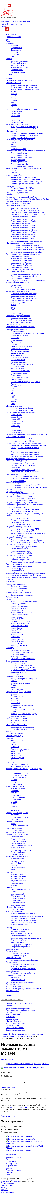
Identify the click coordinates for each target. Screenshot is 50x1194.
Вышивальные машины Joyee (23, 226)
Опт (7, 39)
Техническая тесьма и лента (17, 857)
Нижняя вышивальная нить (22, 300)
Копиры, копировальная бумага (24, 678)
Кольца (14, 793)
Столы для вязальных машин (23, 138)
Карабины (15, 791)
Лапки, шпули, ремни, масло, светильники (23, 443)
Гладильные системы (14, 514)
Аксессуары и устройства (21, 278)
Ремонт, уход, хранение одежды (24, 714)
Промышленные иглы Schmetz (23, 439)
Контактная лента (18, 861)
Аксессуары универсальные (22, 166)
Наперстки (15, 703)
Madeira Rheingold (18, 313)
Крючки (14, 780)
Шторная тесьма (17, 909)
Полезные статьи (18, 72)
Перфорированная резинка (22, 944)
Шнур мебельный (18, 896)
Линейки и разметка (14, 676)
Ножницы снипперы (19, 656)
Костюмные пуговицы (20, 766)
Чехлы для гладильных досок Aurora (26, 520)
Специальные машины (20, 371)
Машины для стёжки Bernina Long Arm (27, 182)
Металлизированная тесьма (22, 846)
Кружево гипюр (17, 885)
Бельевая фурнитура (14, 911)
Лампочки (15, 142)
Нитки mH (15, 637)
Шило (13, 711)
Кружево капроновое (19, 881)
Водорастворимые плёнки (21, 320)
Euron (13, 307)
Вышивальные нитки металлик (24, 298)
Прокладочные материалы (17, 813)
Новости (14, 52)
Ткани (8, 731)
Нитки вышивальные (19, 615)
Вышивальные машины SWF (23, 234)
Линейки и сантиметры (20, 683)
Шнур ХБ (15, 892)
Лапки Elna (15, 113)
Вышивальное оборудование (18, 204)
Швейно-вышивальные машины (19, 243)
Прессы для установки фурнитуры (25, 476)
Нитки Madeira (17, 632)
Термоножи (15, 467)
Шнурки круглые (18, 905)
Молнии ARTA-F (18, 751)
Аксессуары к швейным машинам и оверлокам (25, 151)
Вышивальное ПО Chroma (22, 261)
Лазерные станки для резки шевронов (26, 241)
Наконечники (16, 795)
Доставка (15, 1114)
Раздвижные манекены (15, 584)
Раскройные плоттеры (15, 984)
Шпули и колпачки (18, 149)
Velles (13, 404)
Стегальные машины (19, 377)
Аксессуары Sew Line (20, 164)
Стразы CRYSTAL (13, 958)
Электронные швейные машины (24, 87)
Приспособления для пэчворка (23, 670)
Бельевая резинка (18, 931)
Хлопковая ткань (18, 733)
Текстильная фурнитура (16, 832)
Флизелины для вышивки (21, 322)
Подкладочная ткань (14, 821)
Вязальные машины (14, 564)
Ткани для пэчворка (19, 672)
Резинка (9, 927)
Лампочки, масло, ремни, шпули (19, 140)
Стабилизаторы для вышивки (18, 316)
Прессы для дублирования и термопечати (28, 478)
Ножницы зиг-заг (18, 654)
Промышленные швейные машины (20, 327)
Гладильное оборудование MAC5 (19, 527)
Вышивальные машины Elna (22, 223)
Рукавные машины (18, 368)
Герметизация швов (19, 373)
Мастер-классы (17, 70)
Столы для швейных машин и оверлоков (27, 133)
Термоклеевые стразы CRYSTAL (24, 960)
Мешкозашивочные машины (22, 346)
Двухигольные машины (20, 335)
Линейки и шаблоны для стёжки (24, 667)
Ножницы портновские (20, 650)
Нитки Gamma (17, 634)
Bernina (14, 94)
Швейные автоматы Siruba (22, 408)
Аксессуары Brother (19, 155)
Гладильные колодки (14, 492)
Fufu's (13, 309)
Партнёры (15, 54)
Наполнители (16, 674)
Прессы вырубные (18, 481)
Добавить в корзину (9, 1087)
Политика (5, 1181)
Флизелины (15, 815)
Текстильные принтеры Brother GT (25, 485)
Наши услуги (11, 1163)
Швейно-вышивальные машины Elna (26, 252)
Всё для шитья (12, 597)
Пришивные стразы (19, 955)
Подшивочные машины (20, 357)
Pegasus (14, 399)
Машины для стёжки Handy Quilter (25, 184)
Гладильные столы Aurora (21, 525)
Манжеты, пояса (17, 942)
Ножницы (10, 648)
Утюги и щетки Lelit (19, 549)
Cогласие (15, 1181)
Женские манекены (19, 586)
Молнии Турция (17, 758)
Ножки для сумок (18, 797)
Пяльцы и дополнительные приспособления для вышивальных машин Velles (26, 281)
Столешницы (16, 432)
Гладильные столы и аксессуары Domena (28, 542)
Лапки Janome (16, 118)
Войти (3, 24)
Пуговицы (10, 762)
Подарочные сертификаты (17, 193)
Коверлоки (18, 199)
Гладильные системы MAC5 (22, 531)
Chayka (14, 100)
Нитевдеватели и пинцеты (22, 705)
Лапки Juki (15, 116)
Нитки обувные (17, 610)
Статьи (9, 1168)
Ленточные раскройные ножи (23, 470)
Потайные (15, 747)
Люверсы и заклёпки (19, 782)
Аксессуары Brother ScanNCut (23, 190)
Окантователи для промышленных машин (28, 445)
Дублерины (15, 819)
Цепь (13, 808)
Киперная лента (17, 859)
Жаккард (14, 824)
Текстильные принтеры (15, 483)
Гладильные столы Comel (21, 500)
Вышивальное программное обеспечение (23, 254)
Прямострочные (17, 331)
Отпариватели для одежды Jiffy (24, 511)
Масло (13, 144)
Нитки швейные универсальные (24, 601)
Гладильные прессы (14, 503)
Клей (13, 722)
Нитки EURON (17, 619)
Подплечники (16, 830)
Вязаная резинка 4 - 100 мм (22, 933)
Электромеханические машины (24, 85)
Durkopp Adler (16, 386)
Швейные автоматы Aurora (22, 410)
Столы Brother (16, 417)
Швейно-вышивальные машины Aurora (27, 245)
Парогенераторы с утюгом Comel (24, 498)
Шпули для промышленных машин (25, 450)
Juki (12, 107)
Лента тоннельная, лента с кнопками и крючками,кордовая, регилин (27, 917)
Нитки (8, 599)
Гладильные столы (30, 503)
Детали (14, 173)
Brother (14, 98)
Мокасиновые (16, 379)
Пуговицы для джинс (20, 764)
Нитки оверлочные (19, 608)
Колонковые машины (19, 355)
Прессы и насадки (18, 777)
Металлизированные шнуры (22, 890)
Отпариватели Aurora (20, 522)
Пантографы (16, 285)
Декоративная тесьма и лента (18, 835)
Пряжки (14, 802)
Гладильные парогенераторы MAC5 (26, 529)
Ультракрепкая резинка (20, 947)
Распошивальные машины (17, 197)
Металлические (17, 740)
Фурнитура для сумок (15, 786)
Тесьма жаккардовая (19, 841)
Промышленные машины (16, 329)
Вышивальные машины (15, 206)
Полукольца (16, 799)
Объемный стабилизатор (21, 318)
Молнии (9, 738)
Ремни (13, 146)
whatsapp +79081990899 (19, 1107)
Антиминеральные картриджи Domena (27, 540)
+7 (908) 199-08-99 (8, 17)
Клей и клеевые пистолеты (17, 718)
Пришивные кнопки (19, 773)
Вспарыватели (17, 696)
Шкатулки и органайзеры (16, 725)
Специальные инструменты (22, 709)
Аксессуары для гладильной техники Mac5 (28, 533)
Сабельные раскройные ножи (23, 465)
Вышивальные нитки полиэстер (24, 294)
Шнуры (9, 887)
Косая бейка (16, 863)
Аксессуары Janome (19, 162)
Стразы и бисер (12, 949)
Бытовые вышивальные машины (24, 208)
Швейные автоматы (14, 406)
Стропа (14, 806)
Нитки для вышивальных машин (19, 291)
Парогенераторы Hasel (20, 560)
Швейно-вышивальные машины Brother (27, 250)
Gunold (14, 311)
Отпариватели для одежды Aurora (25, 509)
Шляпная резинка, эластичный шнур (26, 938)
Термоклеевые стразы (20, 953)
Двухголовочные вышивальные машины (28, 212)
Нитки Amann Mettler (19, 626)
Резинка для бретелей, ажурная (23, 914)
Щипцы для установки (20, 784)
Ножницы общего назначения (23, 659)
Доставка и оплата (13, 37)
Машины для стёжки (14, 175)
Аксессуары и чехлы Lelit (21, 553)
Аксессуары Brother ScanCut (22, 157)
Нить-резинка (16, 617)
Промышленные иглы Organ (22, 441)
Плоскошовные (17, 340)
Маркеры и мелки (18, 687)
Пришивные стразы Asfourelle (23, 969)
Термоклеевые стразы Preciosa (23, 973)
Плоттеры (10, 186)
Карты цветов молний (20, 749)
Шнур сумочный (18, 898)
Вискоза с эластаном (19, 826)
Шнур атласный (17, 901)
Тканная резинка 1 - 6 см (21, 936)
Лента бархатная (17, 837)
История (14, 45)
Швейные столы (12, 131)
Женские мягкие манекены (22, 595)
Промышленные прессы (16, 474)
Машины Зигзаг (17, 353)
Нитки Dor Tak (17, 630)
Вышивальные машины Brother (24, 221)
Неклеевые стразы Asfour (21, 966)
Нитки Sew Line (17, 641)
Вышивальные (17, 375)
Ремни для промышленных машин (25, 452)
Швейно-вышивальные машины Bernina (27, 247)
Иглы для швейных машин (17, 124)
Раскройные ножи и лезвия (22, 665)
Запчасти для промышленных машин (21, 459)
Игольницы (15, 700)
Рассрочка (24, 1114)
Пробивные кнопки (19, 775)
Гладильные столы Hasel (21, 558)
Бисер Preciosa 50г (18, 977)
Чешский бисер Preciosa (15, 975)
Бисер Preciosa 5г (18, 980)
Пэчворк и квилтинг (19, 661)
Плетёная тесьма (17, 854)
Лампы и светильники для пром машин (27, 456)
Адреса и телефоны (23, 22)
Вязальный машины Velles (17, 573)
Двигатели (15, 171)
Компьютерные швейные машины (25, 89)
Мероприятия (16, 48)
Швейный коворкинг (19, 61)
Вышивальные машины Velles (23, 237)
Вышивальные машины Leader (23, 228)
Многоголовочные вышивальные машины (28, 215)
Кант (13, 870)
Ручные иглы (16, 707)
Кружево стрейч (17, 874)
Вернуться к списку (9, 1059)
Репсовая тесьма (17, 848)
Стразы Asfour (12, 962)
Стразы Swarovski (13, 951)
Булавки (14, 694)
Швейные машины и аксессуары (19, 80)
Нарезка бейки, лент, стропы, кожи (25, 382)
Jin (12, 393)
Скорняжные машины (20, 349)
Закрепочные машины (20, 351)
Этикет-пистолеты (18, 716)
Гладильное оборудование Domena (20, 538)
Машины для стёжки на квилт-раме (25, 179)
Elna (12, 102)
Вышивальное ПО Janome (21, 263)
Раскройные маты (18, 663)
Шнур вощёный (17, 894)
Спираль (14, 742)
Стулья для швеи (18, 430)
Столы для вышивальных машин (24, 135)
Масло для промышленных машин (25, 454)
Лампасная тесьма (18, 843)
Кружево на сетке (18, 879)
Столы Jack (15, 426)
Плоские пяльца (17, 287)
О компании (11, 1161)
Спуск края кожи (18, 360)
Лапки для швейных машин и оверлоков (22, 109)
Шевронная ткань (13, 324)
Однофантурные (17, 569)
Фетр (8, 661)
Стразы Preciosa (12, 971)
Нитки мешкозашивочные (21, 612)
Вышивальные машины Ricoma (24, 230)
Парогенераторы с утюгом (17, 505)
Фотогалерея (16, 50)
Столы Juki (15, 419)
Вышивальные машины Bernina (24, 219)
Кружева (9, 872)
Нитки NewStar (17, 639)
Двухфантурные (17, 571)
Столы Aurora (16, 415)
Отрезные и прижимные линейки (25, 472)
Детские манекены (18, 590)
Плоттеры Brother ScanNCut (22, 188)
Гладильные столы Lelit (20, 551)
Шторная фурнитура (14, 907)
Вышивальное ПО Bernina (21, 256)
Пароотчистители (35, 505)
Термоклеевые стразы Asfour (22, 964)
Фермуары (15, 810)
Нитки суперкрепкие (19, 606)
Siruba (13, 401)
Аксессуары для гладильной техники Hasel (28, 562)
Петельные (15, 344)
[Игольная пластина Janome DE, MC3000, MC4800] (27, 1064)
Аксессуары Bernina (19, 153)
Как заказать (11, 34)
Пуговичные (16, 342)
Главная (4, 1034)
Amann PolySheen (18, 302)
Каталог (4, 26)
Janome (14, 105)
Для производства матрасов (22, 364)
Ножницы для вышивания (22, 652)
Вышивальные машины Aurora (23, 217)
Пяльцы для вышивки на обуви (24, 276)
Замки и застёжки (18, 788)
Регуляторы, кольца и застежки (23, 920)
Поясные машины (18, 362)
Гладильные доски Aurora (21, 518)
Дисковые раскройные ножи (22, 463)
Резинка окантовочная (20, 925)
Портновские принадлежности (18, 692)
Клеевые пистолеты (19, 720)
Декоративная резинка (20, 929)
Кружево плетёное (18, 876)
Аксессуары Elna (18, 160)
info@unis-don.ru (8, 22)
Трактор (14, 744)
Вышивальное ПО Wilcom (21, 265)
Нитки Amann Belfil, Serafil (22, 623)
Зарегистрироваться (15, 24)
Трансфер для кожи (19, 868)
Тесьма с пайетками (19, 852)
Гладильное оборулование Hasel (19, 555)
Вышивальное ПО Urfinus (21, 267)
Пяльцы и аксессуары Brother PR (19, 269)
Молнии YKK (16, 755)
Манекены (10, 582)
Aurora (13, 91)
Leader (29, 201)
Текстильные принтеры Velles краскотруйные (29, 487)
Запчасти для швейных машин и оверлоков (24, 168)
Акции (9, 41)
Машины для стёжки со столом (24, 177)
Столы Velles (16, 428)
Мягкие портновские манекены (19, 593)
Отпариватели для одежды (17, 507)
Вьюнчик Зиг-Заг (18, 839)
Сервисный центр (18, 63)
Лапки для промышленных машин (25, 448)
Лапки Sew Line (17, 120)
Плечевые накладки (14, 828)
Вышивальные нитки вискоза (23, 296)
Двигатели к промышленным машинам (22, 434)
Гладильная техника (14, 489)
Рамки (13, 804)
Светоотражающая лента (21, 850)
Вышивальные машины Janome (24, 232)
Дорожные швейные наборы (22, 727)
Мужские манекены (19, 588)
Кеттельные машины (36, 573)
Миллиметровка (17, 689)
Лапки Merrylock (18, 122)
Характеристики (8, 1116)
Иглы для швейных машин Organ (24, 127)
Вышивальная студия (19, 67)
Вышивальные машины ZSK (23, 239)
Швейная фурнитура (14, 736)
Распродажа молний (19, 760)
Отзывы (14, 56)
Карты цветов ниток (19, 645)
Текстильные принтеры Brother (19, 988)
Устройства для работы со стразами (20, 982)
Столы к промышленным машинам (20, 412)
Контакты (10, 74)
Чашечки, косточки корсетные (23, 922)
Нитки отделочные (18, 604)
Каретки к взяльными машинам (19, 575)
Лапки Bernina (17, 111)
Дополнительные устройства (23, 289)
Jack (12, 390)
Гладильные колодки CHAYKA (24, 494)
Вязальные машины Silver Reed (19, 566)
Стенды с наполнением (20, 621)
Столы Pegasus (17, 421)
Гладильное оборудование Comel (19, 496)
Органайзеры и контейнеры (22, 729)
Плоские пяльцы (18, 272)
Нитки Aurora (16, 628)
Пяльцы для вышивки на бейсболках (26, 274)
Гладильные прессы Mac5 (21, 536)
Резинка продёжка (18, 940)
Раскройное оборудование (17, 461)
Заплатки (14, 698)
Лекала (14, 685)
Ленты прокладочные (20, 817)
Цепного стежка (17, 366)
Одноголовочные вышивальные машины (28, 210)
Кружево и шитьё (18, 883)
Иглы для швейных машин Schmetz (25, 129)
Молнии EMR (16, 753)
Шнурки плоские (18, 903)
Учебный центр (17, 65)
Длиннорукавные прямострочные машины (28, 333)
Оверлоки (10, 195)
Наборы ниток (17, 643)
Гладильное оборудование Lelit (18, 544)
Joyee (13, 395)
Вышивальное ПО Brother (21, 258)
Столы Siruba (16, 423)
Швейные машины (13, 83)
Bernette (14, 96)
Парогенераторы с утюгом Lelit (24, 547)
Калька (14, 681)
